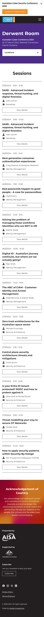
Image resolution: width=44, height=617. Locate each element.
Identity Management (16, 169)
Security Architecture (15, 332)
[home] (8, 19)
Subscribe (9, 573)
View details (22, 110)
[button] (39, 19)
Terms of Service (8, 596)
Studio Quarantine (16, 608)
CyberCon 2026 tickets (15, 11)
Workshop (10, 104)
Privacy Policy (7, 592)
